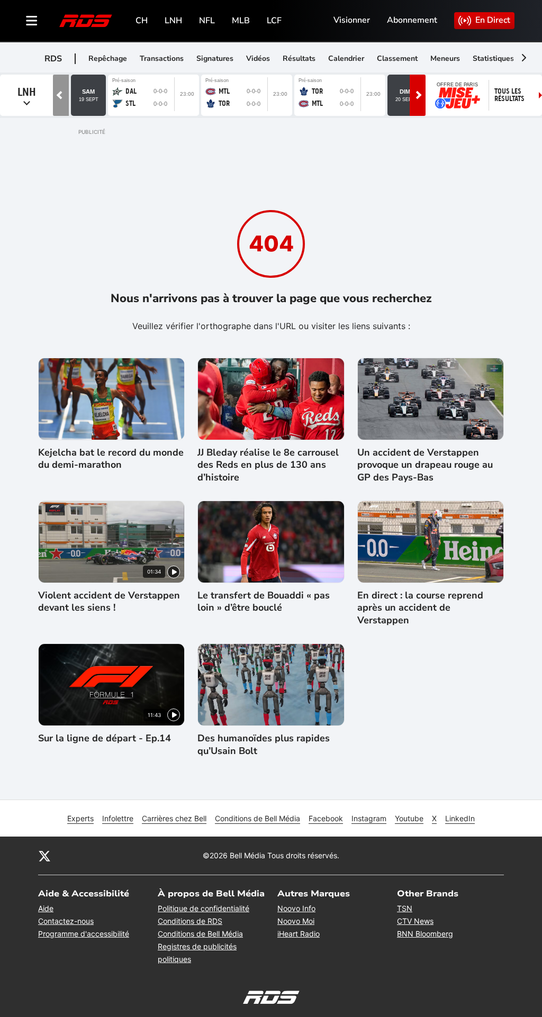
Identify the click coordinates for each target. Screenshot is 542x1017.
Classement (397, 58)
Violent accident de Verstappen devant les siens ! (109, 601)
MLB (241, 20)
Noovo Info (296, 908)
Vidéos (258, 58)
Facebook (326, 818)
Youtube (409, 818)
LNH (173, 20)
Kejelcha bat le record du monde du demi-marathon (111, 459)
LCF (274, 20)
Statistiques (493, 58)
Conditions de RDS (190, 920)
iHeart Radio (298, 933)
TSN (404, 908)
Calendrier (346, 58)
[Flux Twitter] (44, 855)
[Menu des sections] (31, 20)
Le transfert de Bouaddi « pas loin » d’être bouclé (263, 601)
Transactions (162, 58)
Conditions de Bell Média (257, 818)
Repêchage (107, 58)
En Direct (492, 20)
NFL (207, 20)
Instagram (368, 818)
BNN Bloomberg (425, 933)
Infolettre (117, 818)
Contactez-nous (66, 920)
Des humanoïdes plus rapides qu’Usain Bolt (263, 744)
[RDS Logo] (85, 20)
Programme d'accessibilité (83, 933)
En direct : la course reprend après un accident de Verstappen (420, 607)
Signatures (214, 58)
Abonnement (412, 20)
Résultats (299, 58)
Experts (80, 818)
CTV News (415, 920)
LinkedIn (460, 818)
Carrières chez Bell (174, 818)
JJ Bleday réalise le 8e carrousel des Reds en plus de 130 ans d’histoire (268, 465)
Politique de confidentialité (203, 908)
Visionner (351, 20)
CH (142, 20)
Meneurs (445, 58)
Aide (45, 908)
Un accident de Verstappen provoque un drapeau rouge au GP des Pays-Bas (425, 465)
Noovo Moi (295, 920)
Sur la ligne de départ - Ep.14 (104, 738)
